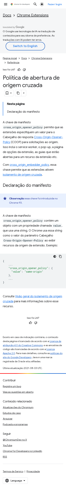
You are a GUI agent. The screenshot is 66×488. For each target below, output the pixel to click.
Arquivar (7, 418)
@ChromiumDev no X (15, 439)
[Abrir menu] (5, 4)
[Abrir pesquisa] (35, 4)
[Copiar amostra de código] (60, 256)
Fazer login (55, 4)
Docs (7, 15)
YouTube (7, 445)
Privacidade (33, 471)
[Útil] (19, 69)
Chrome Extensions (33, 15)
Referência (13, 62)
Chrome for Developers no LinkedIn (22, 451)
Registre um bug (12, 386)
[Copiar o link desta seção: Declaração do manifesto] (54, 186)
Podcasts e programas (15, 424)
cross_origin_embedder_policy (29, 165)
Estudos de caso (12, 413)
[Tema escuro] (55, 256)
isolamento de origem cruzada (22, 175)
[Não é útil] (24, 69)
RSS (5, 456)
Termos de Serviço (13, 471)
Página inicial (10, 58)
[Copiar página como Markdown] (18, 93)
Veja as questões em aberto (18, 392)
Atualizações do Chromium (18, 407)
